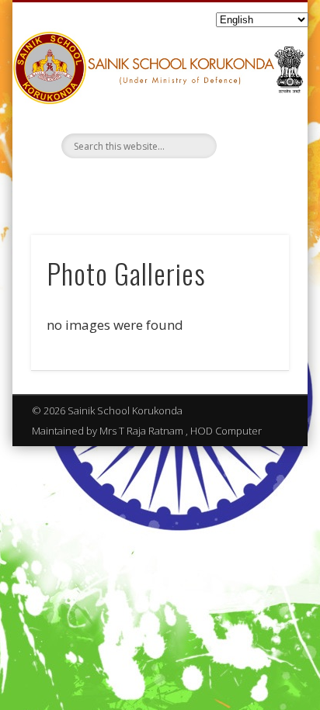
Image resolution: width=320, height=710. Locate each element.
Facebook (157, 184)
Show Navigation (250, 138)
